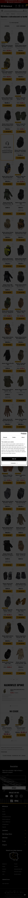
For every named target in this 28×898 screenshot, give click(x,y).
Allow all (14, 458)
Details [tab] (14, 437)
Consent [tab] (5, 437)
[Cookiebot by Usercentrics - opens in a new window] (21, 434)
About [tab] (23, 437)
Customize (13, 463)
